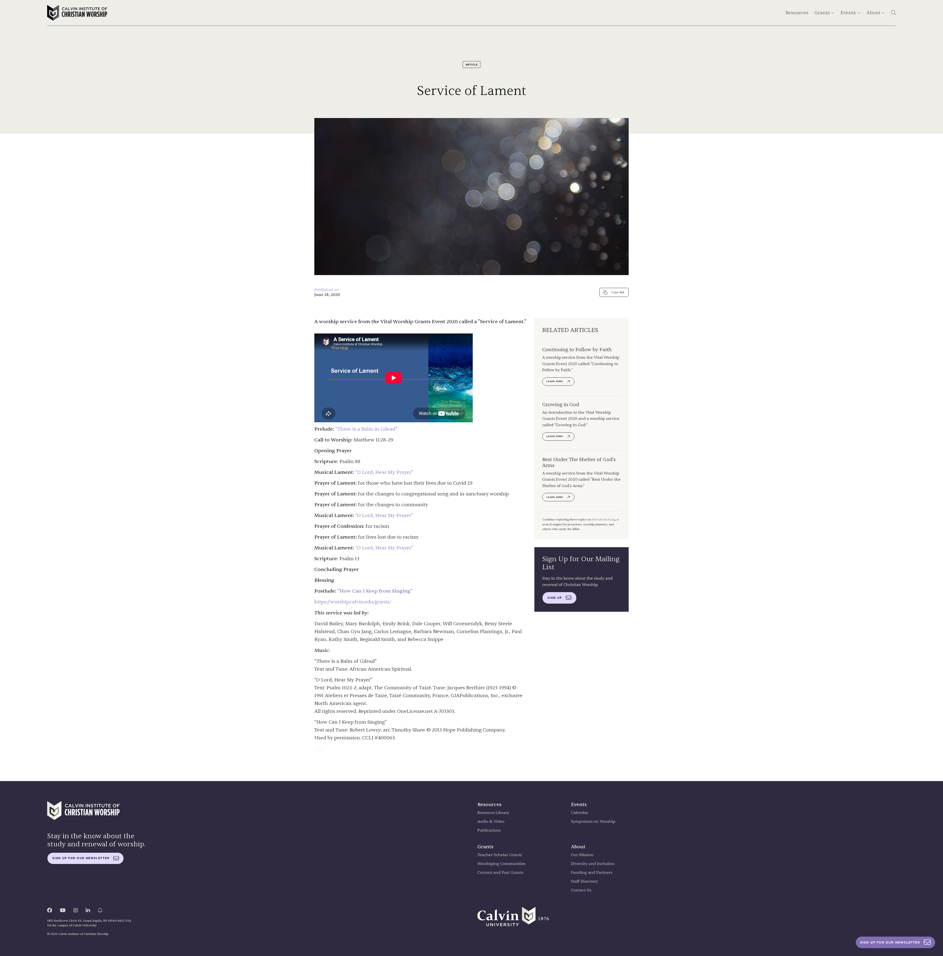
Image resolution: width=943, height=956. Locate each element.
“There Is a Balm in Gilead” (366, 429)
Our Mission (582, 855)
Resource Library (493, 812)
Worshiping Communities (501, 864)
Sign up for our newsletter (81, 858)
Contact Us (581, 890)
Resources (796, 13)
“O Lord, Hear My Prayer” (384, 472)
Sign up (554, 597)
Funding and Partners (591, 872)
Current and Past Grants (500, 872)
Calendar (579, 812)
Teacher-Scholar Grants (499, 855)
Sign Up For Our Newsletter (890, 942)
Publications (489, 830)
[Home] (77, 13)
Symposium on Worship (593, 821)
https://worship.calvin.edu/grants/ (352, 602)
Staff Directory (584, 881)
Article (471, 64)
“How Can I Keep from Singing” (374, 591)
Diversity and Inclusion (592, 864)
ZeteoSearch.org (603, 519)
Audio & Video (490, 821)
